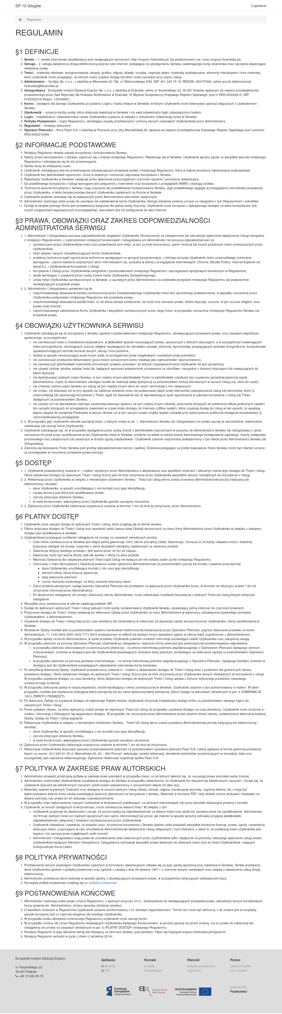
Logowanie (259, 5)
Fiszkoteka (239, 991)
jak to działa (238, 970)
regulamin (194, 970)
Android (109, 966)
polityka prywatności (103, 882)
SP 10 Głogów (28, 5)
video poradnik (240, 966)
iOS (107, 970)
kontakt (149, 966)
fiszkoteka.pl (152, 970)
